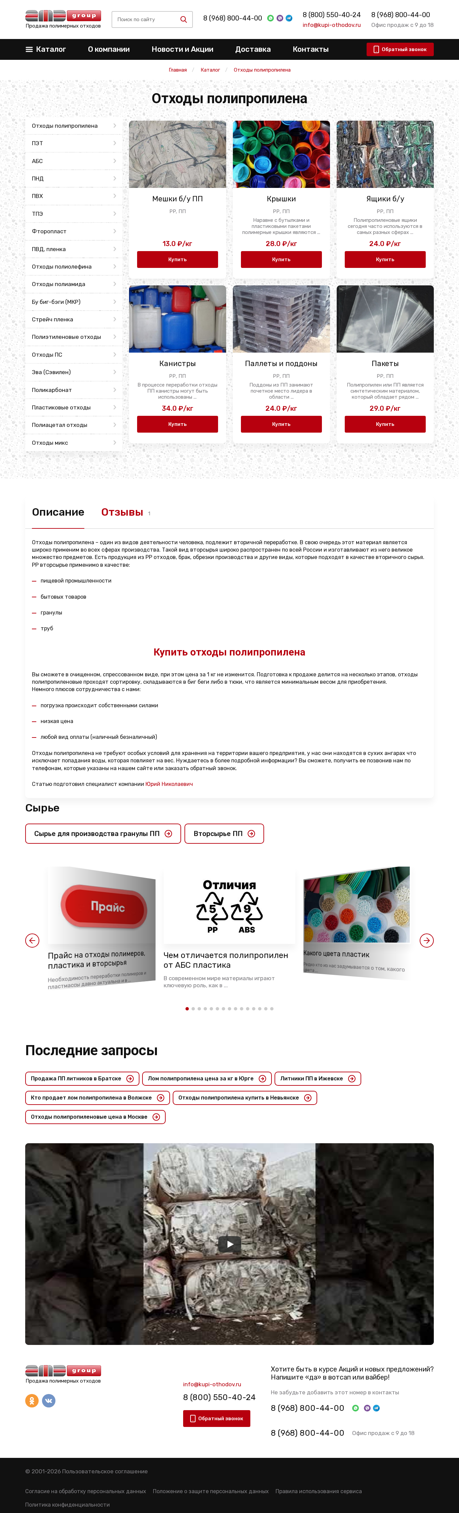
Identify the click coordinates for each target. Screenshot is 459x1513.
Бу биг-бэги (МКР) (56, 301)
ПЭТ (37, 143)
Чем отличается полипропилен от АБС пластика (226, 960)
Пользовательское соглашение (105, 1471)
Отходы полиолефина (62, 266)
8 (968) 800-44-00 (232, 18)
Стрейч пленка (52, 319)
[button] (32, 940)
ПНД (38, 178)
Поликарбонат (52, 390)
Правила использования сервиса (319, 1491)
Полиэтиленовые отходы (66, 336)
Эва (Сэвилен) (51, 372)
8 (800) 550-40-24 (332, 15)
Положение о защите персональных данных (211, 1491)
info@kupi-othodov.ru (332, 25)
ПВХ (37, 196)
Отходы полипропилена (65, 125)
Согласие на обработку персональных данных (85, 1491)
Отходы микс (50, 442)
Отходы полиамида (58, 284)
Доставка (253, 49)
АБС (37, 161)
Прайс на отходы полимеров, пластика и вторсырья (96, 960)
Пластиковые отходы (61, 407)
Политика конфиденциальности (67, 1505)
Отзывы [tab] (122, 512)
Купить (177, 259)
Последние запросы (91, 1050)
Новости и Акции (182, 49)
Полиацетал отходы (59, 425)
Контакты (311, 49)
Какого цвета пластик (336, 954)
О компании (109, 49)
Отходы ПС (47, 354)
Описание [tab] (58, 512)
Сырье (42, 807)
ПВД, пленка (49, 249)
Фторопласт (49, 231)
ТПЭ (37, 213)
